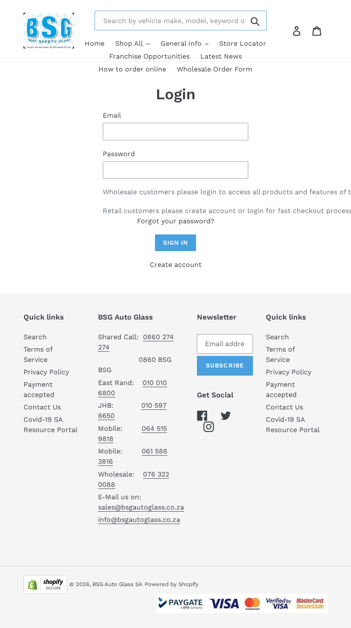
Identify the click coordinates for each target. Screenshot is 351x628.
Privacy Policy (46, 372)
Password (119, 154)
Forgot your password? (175, 221)
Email (112, 115)
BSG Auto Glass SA (117, 584)
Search (35, 337)
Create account (176, 265)
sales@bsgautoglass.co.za (141, 507)
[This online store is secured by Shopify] (45, 584)
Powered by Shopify (172, 584)
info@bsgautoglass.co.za (139, 519)
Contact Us (42, 407)
